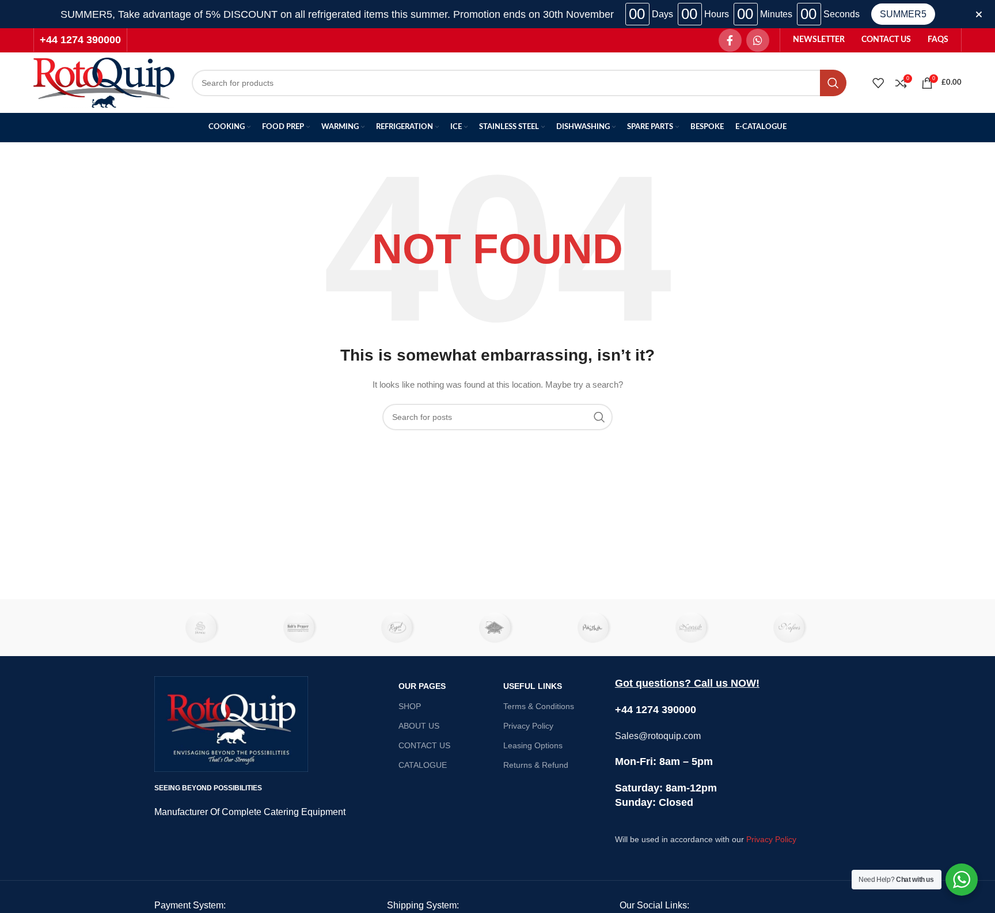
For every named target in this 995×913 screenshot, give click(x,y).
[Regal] (400, 628)
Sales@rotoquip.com (658, 736)
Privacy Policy (528, 725)
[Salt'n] (301, 628)
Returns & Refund (535, 765)
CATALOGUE (422, 765)
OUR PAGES (422, 686)
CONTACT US (424, 745)
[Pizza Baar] (497, 628)
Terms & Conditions (538, 706)
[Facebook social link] (730, 40)
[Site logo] (103, 81)
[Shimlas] (203, 628)
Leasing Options (533, 745)
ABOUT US (418, 725)
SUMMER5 (903, 14)
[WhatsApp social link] (757, 40)
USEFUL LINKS (532, 686)
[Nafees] (792, 628)
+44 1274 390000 (80, 40)
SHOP (409, 706)
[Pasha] (595, 628)
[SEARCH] (833, 83)
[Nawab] (693, 628)
